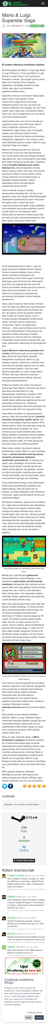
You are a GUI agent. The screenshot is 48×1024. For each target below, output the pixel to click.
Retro (41, 26)
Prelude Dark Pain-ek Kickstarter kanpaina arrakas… (26, 942)
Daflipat (11, 896)
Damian (11, 917)
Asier (8, 25)
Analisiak (34, 26)
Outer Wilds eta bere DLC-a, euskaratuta (22, 955)
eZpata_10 (13, 946)
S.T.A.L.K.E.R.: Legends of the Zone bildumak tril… (25, 929)
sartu (15, 804)
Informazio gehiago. (12, 1004)
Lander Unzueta (15, 875)
